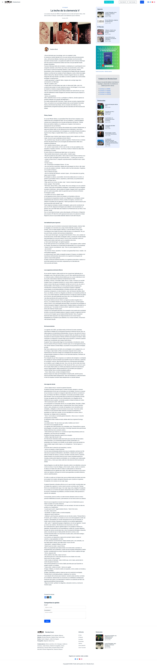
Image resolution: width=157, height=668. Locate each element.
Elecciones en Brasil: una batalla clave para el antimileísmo (110, 637)
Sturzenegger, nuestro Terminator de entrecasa (111, 133)
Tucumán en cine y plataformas (109, 112)
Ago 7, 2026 (107, 114)
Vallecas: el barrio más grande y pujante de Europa (110, 31)
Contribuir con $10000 (105, 94)
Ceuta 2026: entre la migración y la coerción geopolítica (110, 38)
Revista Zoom (49, 632)
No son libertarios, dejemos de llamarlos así (111, 21)
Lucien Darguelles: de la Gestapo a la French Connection (110, 14)
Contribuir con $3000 (105, 90)
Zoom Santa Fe (123, 2)
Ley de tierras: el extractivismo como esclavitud (109, 119)
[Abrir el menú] (2, 2)
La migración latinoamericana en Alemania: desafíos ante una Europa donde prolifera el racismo (111, 141)
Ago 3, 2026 (107, 135)
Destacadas (101, 100)
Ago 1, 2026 (107, 145)
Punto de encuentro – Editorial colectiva (104, 71)
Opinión (100, 9)
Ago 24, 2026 (107, 639)
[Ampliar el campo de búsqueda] (142, 2)
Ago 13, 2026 (108, 41)
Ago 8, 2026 (107, 107)
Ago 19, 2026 (108, 22)
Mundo (101, 27)
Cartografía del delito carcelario (110, 126)
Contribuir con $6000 (105, 92)
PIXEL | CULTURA (109, 2)
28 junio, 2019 (65, 18)
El (98, 27)
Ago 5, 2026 (107, 128)
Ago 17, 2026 (108, 34)
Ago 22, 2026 (108, 16)
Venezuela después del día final (111, 105)
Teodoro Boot (54, 49)
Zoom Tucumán (132, 2)
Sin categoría (65, 7)
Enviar (47, 621)
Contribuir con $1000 (105, 88)
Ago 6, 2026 (107, 122)
